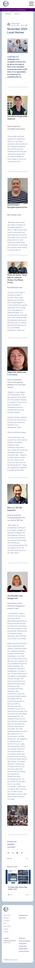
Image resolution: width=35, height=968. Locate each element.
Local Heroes (11, 847)
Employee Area (23, 915)
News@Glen (10, 844)
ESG (5, 923)
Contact (6, 932)
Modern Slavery (23, 948)
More (16, 14)
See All (26, 866)
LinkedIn (6, 938)
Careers (6, 929)
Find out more (21, 9)
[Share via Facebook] (8, 853)
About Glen (7, 915)
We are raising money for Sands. (10, 9)
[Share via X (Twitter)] (13, 853)
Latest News (7, 926)
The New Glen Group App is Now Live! (17, 888)
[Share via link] (22, 853)
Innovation (7, 920)
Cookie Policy (23, 946)
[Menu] (17, 3)
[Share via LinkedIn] (17, 853)
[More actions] (26, 24)
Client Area (22, 918)
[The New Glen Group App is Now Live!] (18, 877)
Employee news (12, 841)
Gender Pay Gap (24, 951)
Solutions (6, 918)
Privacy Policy (23, 943)
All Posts (8, 14)
